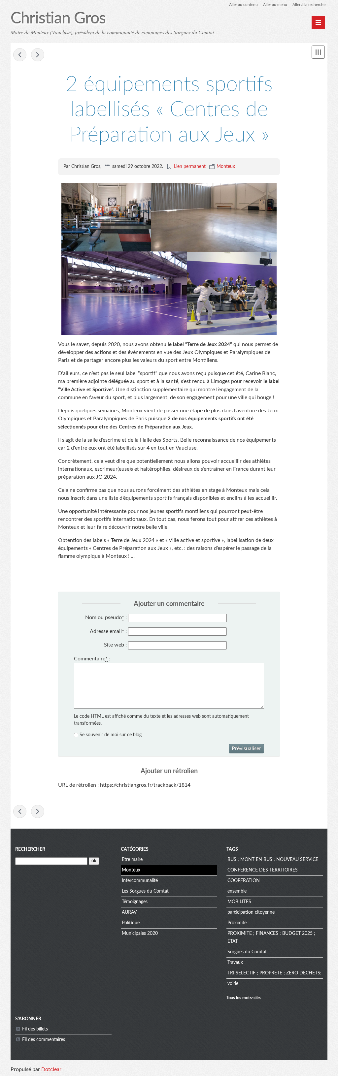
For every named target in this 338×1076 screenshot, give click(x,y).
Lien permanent (190, 166)
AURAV (129, 912)
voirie (232, 983)
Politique (131, 923)
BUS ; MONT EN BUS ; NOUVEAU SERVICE (272, 859)
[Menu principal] (318, 22)
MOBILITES (239, 902)
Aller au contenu (243, 5)
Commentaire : (92, 658)
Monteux (226, 166)
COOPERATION (243, 880)
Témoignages (135, 902)
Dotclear (51, 1069)
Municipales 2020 (140, 933)
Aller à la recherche (308, 5)
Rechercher (30, 849)
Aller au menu (275, 5)
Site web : (115, 645)
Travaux (235, 962)
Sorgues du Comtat (247, 952)
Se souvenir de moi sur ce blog (111, 735)
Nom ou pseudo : (106, 617)
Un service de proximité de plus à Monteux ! (19, 54)
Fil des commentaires (43, 1039)
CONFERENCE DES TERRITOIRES (262, 870)
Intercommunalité (140, 880)
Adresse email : (108, 631)
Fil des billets (35, 1029)
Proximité (237, 923)
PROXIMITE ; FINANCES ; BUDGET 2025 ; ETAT (271, 937)
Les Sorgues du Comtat (145, 891)
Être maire (132, 859)
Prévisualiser (246, 748)
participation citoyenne (251, 912)
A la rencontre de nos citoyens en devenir (37, 54)
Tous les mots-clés (243, 998)
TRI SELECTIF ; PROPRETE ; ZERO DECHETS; (274, 973)
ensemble (237, 891)
